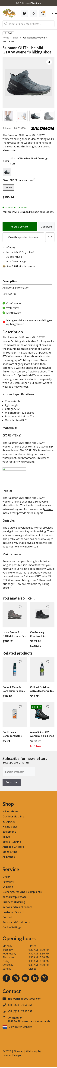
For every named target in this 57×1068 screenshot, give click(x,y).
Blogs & (7, 852)
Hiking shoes (10, 811)
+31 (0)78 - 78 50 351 (20, 1005)
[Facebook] (6, 978)
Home (6, 37)
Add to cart (21, 226)
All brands (9, 857)
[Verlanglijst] (24, 13)
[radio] (7, 172)
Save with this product (21, 266)
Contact (8, 917)
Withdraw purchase (15, 897)
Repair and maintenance (17, 907)
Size (5, 180)
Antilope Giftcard (13, 847)
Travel (6, 836)
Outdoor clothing (13, 816)
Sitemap (18, 1051)
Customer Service (13, 912)
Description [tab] (10, 281)
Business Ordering (14, 902)
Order (6, 876)
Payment (8, 882)
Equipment (9, 831)
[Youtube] (25, 978)
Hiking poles (10, 826)
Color (6, 161)
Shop (16, 37)
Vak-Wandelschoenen (33, 37)
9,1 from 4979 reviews (30, 3)
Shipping (8, 887)
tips (14, 852)
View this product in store (23, 237)
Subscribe (11, 782)
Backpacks (9, 821)
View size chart (26, 180)
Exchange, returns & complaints (22, 892)
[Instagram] (16, 978)
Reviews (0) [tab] (9, 294)
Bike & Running (12, 841)
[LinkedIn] (35, 978)
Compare (46, 226)
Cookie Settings (12, 927)
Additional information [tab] (16, 287)
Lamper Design (12, 1055)
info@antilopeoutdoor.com (24, 998)
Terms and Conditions (16, 922)
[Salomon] (42, 129)
